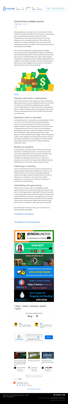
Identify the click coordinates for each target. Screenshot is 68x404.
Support (4, 396)
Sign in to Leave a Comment (35, 376)
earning (18, 309)
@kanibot (20, 222)
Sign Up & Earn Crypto (58, 8)
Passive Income (34, 306)
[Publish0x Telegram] (58, 395)
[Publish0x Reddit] (60, 395)
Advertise (27, 394)
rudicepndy (19, 382)
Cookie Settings (10, 396)
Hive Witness (29, 214)
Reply (24, 385)
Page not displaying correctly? (34, 389)
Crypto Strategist (21, 367)
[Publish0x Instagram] (62, 395)
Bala (17, 24)
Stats (23, 394)
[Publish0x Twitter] (56, 395)
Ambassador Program (16, 394)
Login (48, 8)
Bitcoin (34, 9)
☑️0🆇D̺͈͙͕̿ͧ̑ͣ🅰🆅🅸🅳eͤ (49, 367)
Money (18, 306)
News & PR (28, 8)
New (23, 9)
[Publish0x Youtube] (64, 395)
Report (30, 385)
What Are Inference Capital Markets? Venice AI (48, 362)
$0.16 (16, 26)
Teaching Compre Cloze (34, 360)
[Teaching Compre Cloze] (34, 355)
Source (16, 94)
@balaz (19, 214)
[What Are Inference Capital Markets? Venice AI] (48, 355)
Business (25, 306)
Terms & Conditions (54, 397)
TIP (50, 337)
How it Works (6, 394)
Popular (18, 9)
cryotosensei (34, 367)
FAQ (10, 394)
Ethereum (39, 9)
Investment (43, 306)
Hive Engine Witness (33, 222)
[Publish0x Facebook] (54, 395)
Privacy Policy (62, 397)
